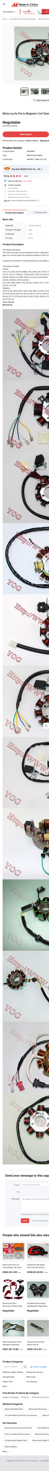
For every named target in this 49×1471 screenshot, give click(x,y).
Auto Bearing (31, 1381)
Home (5, 19)
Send (25, 1220)
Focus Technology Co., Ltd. (33, 1461)
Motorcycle (30, 1377)
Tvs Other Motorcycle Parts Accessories (21, 1415)
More (5, 1386)
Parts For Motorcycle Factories (17, 1434)
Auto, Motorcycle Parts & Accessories (23, 19)
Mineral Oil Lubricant (34, 1372)
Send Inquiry (26, 134)
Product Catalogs (39, 1367)
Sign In (6, 200)
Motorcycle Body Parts (14, 1409)
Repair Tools (8, 1381)
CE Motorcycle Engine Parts (16, 1440)
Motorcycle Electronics (38, 1409)
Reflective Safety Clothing (13, 1372)
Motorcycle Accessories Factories (18, 1428)
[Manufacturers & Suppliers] (24, 4)
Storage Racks (8, 1377)
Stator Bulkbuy (11, 1446)
